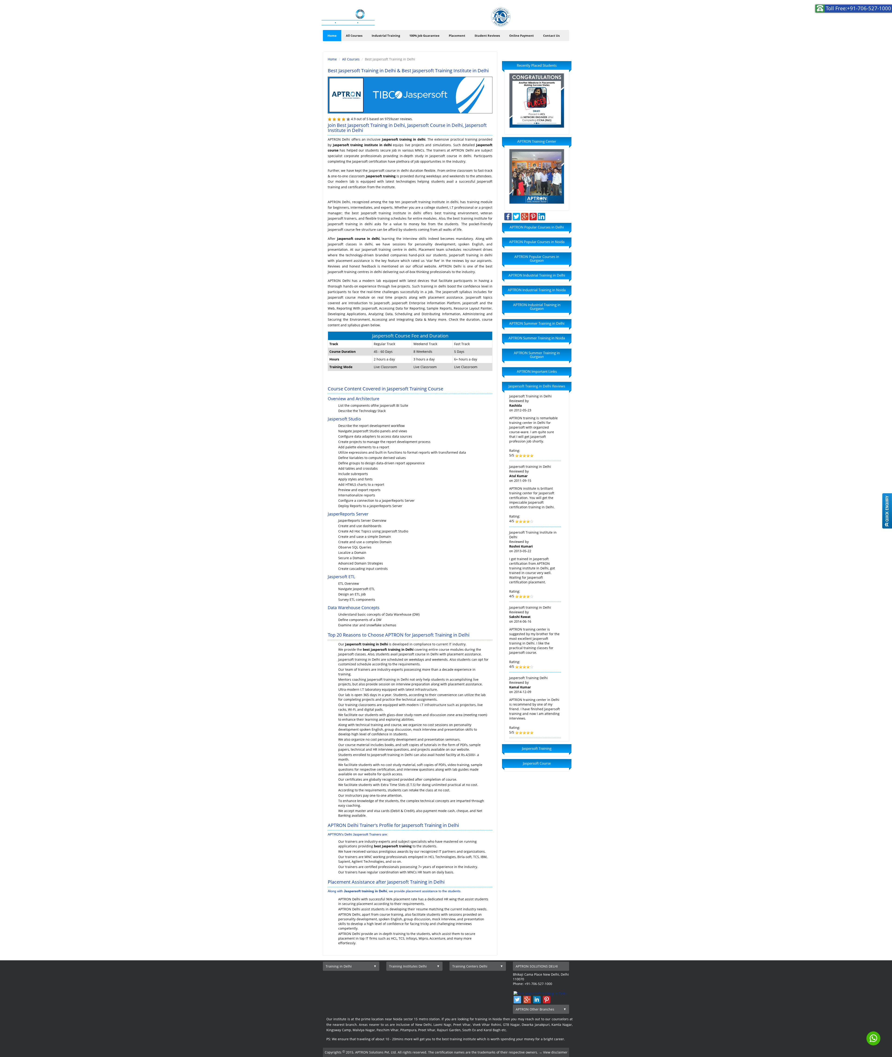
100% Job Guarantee (424, 35)
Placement (457, 35)
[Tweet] (516, 216)
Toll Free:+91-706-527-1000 (858, 8)
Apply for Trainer (455, 18)
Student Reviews (487, 35)
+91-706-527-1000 (548, 21)
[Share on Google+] (524, 216)
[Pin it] (533, 216)
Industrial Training (386, 35)
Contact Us (551, 35)
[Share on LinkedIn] (541, 216)
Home (332, 35)
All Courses (354, 35)
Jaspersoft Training (536, 748)
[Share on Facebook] (508, 216)
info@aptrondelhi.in (544, 12)
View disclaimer (555, 1052)
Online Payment (521, 35)
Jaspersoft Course (537, 763)
